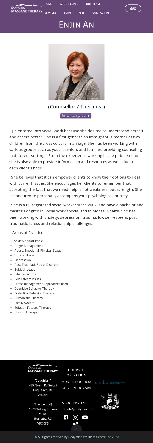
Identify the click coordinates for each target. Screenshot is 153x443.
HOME (48, 4)
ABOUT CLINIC (69, 4)
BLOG (67, 12)
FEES (82, 12)
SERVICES (50, 12)
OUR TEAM (93, 4)
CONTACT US (100, 12)
